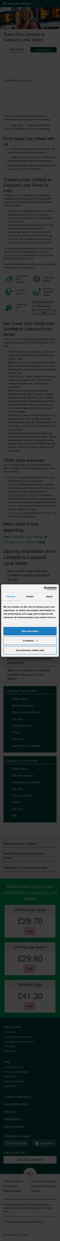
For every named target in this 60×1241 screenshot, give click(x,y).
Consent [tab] (10, 596)
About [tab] (49, 596)
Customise (28, 640)
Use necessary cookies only (30, 650)
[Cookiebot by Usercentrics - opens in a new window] (44, 588)
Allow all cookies (30, 631)
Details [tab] (30, 596)
